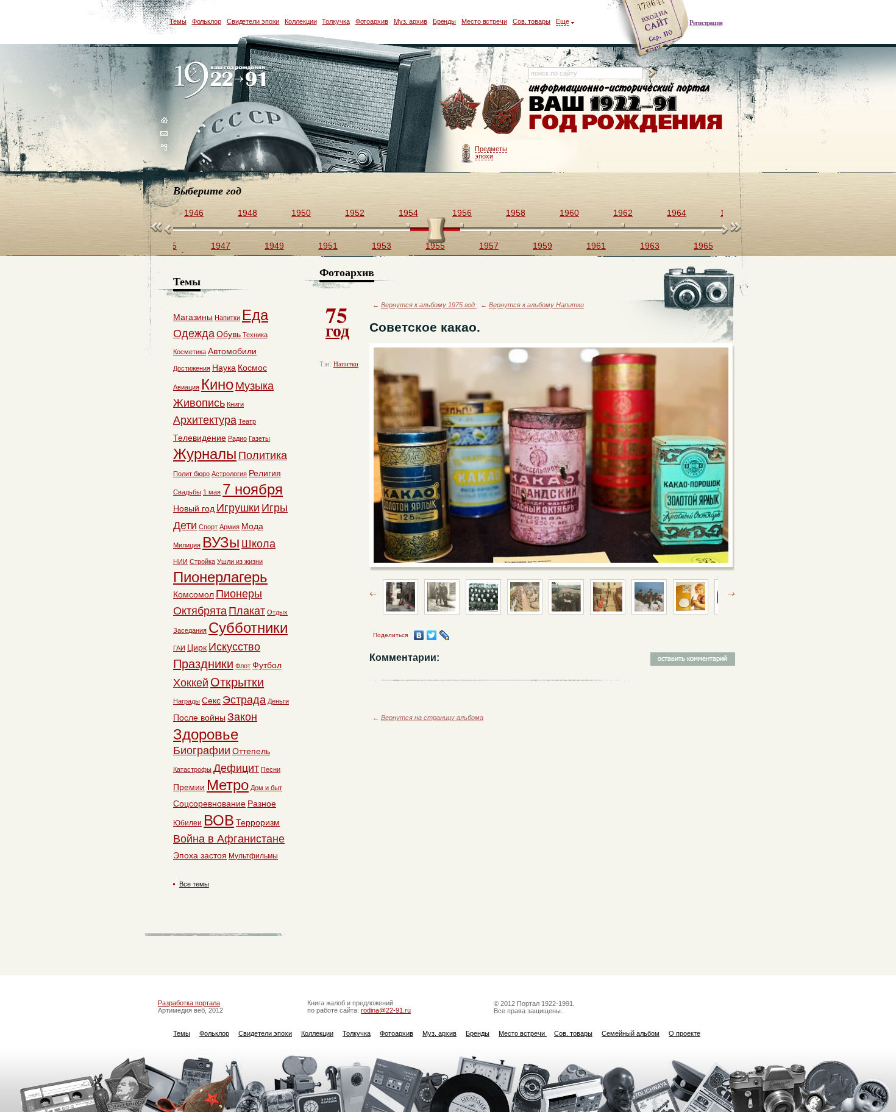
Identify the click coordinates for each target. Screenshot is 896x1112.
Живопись (199, 403)
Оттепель (251, 751)
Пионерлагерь (220, 577)
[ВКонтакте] (419, 635)
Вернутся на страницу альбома (432, 717)
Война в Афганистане (229, 839)
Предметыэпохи (491, 152)
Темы (178, 21)
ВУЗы (221, 542)
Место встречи (484, 21)
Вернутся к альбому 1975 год (429, 304)
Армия (229, 526)
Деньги (278, 701)
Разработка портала (189, 1003)
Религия (265, 473)
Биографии (201, 750)
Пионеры (239, 594)
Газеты (259, 438)
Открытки (237, 682)
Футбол (267, 665)
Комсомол (193, 594)
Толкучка (335, 21)
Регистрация (705, 22)
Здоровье (205, 734)
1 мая (212, 492)
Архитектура (204, 420)
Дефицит (236, 768)
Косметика (189, 351)
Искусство (234, 647)
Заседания (190, 630)
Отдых (277, 612)
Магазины (193, 317)
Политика (262, 455)
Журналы (204, 454)
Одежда (194, 333)
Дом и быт (266, 787)
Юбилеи (187, 823)
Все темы (194, 884)
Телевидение (199, 438)
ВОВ (219, 820)
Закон (242, 717)
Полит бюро (191, 473)
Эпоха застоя (200, 855)
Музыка (254, 386)
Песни (270, 769)
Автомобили (232, 351)
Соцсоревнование (209, 803)
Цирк (197, 647)
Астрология (229, 473)
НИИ (180, 561)
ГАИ (179, 648)
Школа (258, 544)
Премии (189, 787)
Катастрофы (192, 769)
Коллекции (300, 21)
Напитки (345, 364)
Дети (185, 525)
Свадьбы (187, 492)
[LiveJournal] (444, 635)
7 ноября (252, 489)
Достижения (191, 368)
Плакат (247, 611)
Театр (247, 421)
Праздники (203, 664)
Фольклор (206, 21)
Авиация (186, 387)
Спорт (208, 526)
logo (222, 80)
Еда (255, 315)
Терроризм (258, 822)
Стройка (202, 561)
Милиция (187, 545)
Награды (186, 701)
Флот (243, 665)
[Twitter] (431, 635)
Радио (237, 438)
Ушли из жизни (240, 561)
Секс (211, 700)
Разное (261, 803)
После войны (199, 717)
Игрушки (238, 508)
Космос (252, 367)
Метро (228, 785)
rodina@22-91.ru (386, 1010)
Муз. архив (410, 21)
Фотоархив (371, 21)
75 (337, 321)
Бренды (444, 21)
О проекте (684, 1033)
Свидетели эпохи (253, 21)
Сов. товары (531, 21)
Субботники (248, 627)
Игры (274, 508)
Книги (235, 404)
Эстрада (244, 700)
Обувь (228, 334)
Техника (255, 334)
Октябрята (200, 611)
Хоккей (190, 683)
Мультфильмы (253, 856)
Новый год (194, 508)
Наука (224, 367)
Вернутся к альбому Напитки (536, 304)
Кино (217, 384)
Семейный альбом (631, 1033)
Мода (252, 526)
